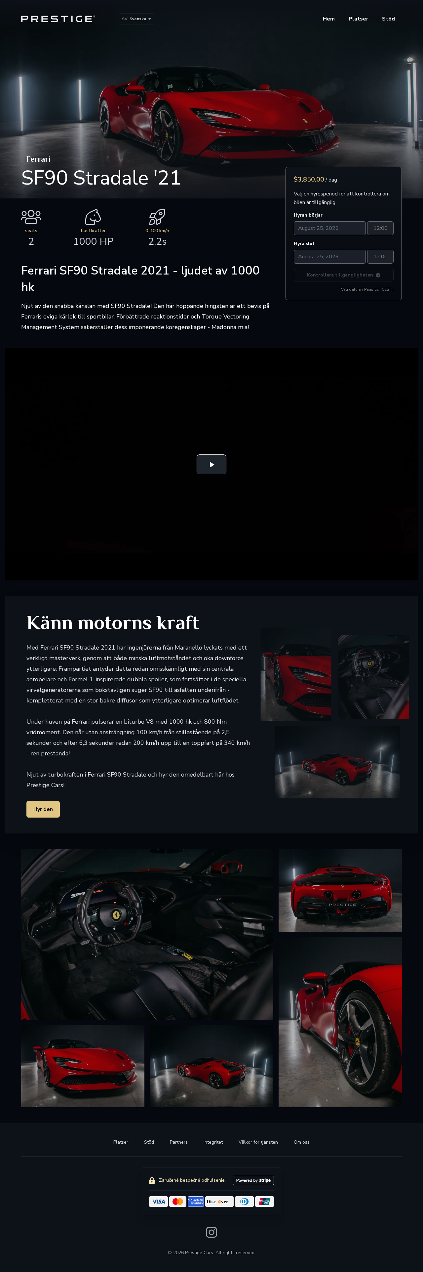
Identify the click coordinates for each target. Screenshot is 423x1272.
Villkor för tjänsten (258, 1142)
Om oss (302, 1142)
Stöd (149, 1142)
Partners (179, 1142)
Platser (358, 18)
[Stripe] (253, 1180)
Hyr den (43, 809)
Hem (329, 18)
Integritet (213, 1142)
